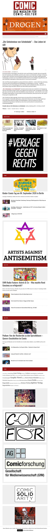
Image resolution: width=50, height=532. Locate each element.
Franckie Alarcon (15, 108)
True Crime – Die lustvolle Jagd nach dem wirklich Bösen (19, 129)
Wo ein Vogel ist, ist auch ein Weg (42, 128)
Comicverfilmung (6, 375)
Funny (43, 375)
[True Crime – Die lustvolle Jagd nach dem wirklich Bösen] (19, 124)
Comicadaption (33, 373)
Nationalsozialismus (24, 380)
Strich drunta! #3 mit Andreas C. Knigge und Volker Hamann (22, 301)
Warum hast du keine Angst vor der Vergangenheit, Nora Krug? (7, 129)
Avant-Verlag (17, 373)
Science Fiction (26, 383)
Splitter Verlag (36, 383)
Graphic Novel (16, 377)
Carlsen (9, 108)
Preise (37, 380)
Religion (41, 380)
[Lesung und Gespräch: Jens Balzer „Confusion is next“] (6, 356)
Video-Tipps (6, 318)
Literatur (4, 380)
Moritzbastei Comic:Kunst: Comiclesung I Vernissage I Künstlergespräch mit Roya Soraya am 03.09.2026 (28, 201)
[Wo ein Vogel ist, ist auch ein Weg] (42, 124)
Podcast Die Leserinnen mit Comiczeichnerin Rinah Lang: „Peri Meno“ (24, 307)
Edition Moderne (27, 375)
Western (16, 385)
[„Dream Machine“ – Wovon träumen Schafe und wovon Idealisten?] (31, 124)
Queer (39, 380)
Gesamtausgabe (6, 377)
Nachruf (18, 380)
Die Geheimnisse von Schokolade (11, 89)
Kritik (27, 126)
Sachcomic (22, 108)
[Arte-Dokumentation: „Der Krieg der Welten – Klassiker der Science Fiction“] (6, 350)
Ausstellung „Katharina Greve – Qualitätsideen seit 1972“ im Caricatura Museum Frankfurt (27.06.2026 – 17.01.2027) (28, 207)
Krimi (40, 377)
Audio (3, 126)
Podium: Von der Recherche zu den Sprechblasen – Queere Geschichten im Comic (22, 337)
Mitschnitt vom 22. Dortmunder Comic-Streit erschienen (22, 360)
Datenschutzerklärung (28, 530)
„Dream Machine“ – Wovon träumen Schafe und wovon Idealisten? (31, 129)
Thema (15, 126)
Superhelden (6, 385)
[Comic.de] (25, 8)
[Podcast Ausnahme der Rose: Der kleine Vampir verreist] (6, 297)
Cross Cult (12, 375)
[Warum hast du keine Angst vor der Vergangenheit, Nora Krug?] (7, 124)
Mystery (15, 380)
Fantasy (36, 375)
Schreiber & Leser (17, 383)
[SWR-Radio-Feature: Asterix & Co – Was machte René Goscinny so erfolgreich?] (25, 280)
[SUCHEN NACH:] (41, 36)
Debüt (19, 375)
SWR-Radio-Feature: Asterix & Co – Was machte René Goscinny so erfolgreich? (23, 284)
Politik (34, 380)
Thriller (11, 385)
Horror (27, 378)
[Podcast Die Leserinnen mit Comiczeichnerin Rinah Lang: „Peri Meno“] (6, 310)
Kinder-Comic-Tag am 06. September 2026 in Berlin (23, 193)
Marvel (12, 380)
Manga (9, 380)
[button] (25, 24)
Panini (30, 380)
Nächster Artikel (31, 111)
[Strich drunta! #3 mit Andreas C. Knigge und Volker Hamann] (6, 303)
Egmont (32, 375)
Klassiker (36, 378)
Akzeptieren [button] (20, 530)
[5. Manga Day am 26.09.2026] (6, 216)
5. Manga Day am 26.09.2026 (16, 214)
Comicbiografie (40, 373)
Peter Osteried (8, 71)
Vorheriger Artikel (19, 111)
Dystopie (21, 375)
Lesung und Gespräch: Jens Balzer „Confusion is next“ (21, 354)
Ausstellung (10, 373)
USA (14, 385)
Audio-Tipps (6, 265)
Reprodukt (5, 383)
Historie (23, 377)
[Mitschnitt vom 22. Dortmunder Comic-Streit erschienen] (6, 363)
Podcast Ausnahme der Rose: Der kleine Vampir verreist (21, 294)
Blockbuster (23, 373)
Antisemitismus (5, 373)
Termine (5, 175)
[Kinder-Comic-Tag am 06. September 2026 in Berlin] (25, 190)
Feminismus (40, 375)
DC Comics (16, 375)
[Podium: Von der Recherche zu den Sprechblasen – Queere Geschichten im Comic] (25, 333)
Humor (31, 378)
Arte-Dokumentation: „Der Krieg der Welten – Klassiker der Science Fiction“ (25, 347)
